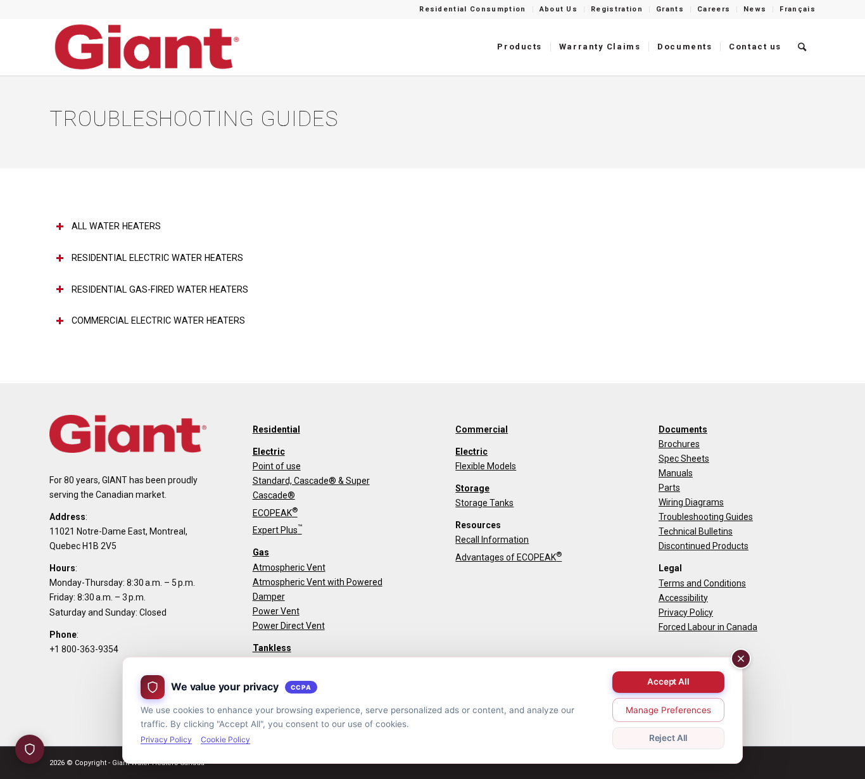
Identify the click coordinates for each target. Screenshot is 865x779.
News (754, 9)
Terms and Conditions (702, 583)
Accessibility (683, 598)
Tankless (272, 648)
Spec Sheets (684, 458)
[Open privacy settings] (29, 749)
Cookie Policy (225, 739)
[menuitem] (473, 9)
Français (798, 9)
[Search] (803, 46)
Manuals (676, 473)
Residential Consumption (472, 9)
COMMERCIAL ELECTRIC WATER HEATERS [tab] (158, 320)
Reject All (668, 738)
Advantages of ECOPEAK (508, 557)
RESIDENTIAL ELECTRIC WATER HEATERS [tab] (157, 258)
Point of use (277, 466)
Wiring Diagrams (691, 502)
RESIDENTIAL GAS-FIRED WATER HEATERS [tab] (160, 289)
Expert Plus (277, 530)
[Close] (741, 659)
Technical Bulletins (696, 531)
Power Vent (276, 611)
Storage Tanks (484, 503)
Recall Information (492, 540)
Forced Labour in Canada (708, 627)
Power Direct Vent (289, 626)
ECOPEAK (275, 513)
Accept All (668, 681)
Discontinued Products (703, 546)
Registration (617, 9)
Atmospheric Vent (289, 567)
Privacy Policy (686, 612)
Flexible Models (485, 466)
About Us (559, 9)
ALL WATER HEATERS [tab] (116, 226)
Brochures (679, 444)
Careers (713, 9)
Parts (669, 488)
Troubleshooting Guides (706, 517)
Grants (670, 9)
